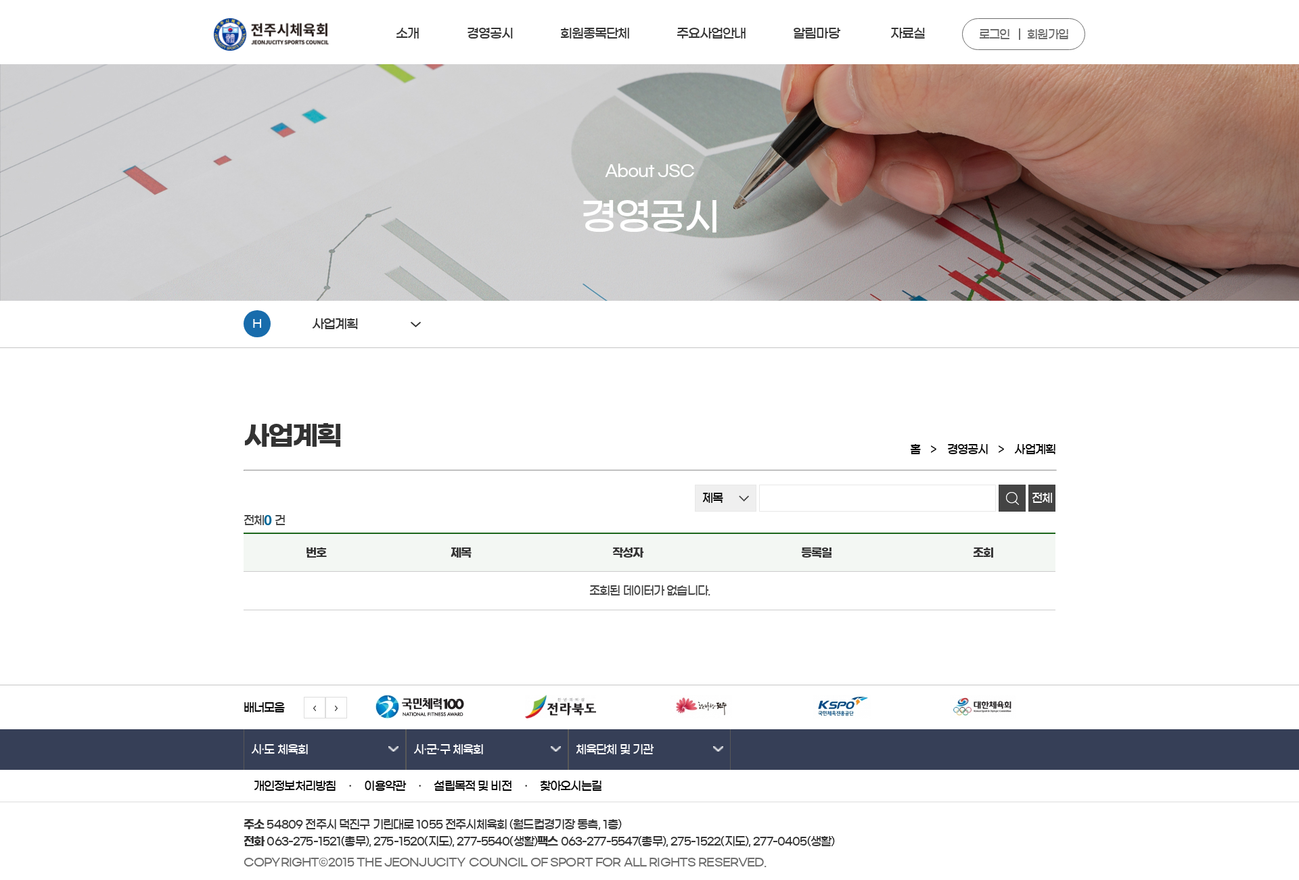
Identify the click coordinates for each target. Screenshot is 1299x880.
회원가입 (1047, 34)
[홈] (271, 47)
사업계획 (1034, 449)
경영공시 (967, 449)
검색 (1012, 498)
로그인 (994, 34)
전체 (1042, 498)
